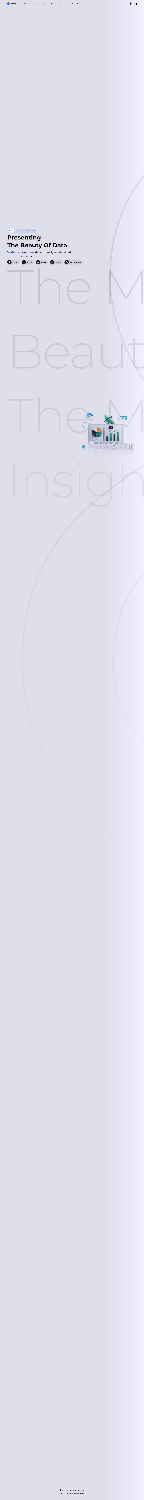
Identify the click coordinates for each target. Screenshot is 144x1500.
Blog (43, 4)
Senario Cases (56, 4)
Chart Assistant (74, 4)
